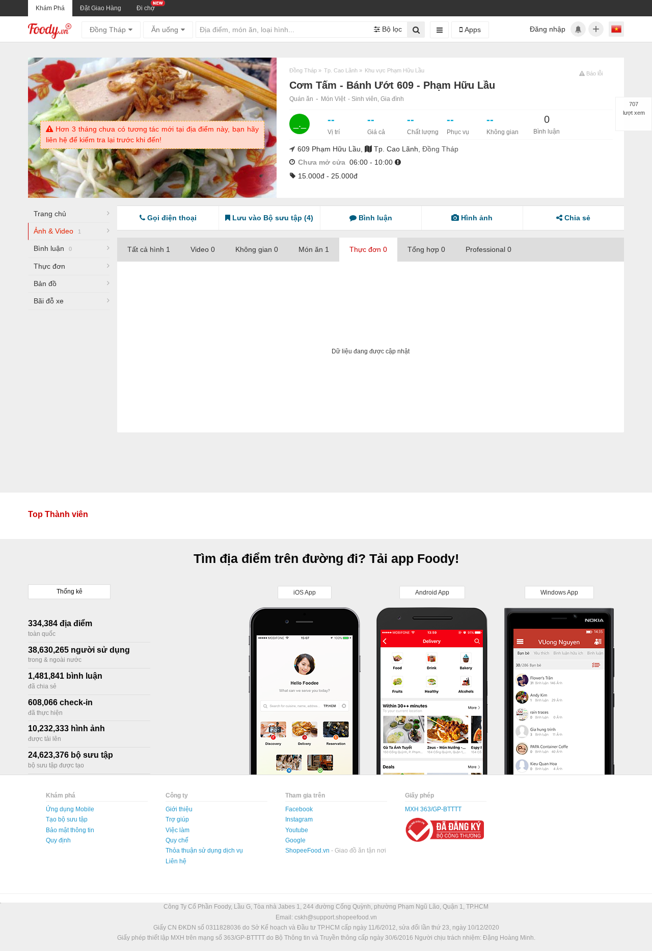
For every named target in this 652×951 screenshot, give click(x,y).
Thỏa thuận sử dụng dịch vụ (204, 850)
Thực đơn (49, 266)
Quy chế (177, 840)
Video (203, 249)
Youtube (296, 830)
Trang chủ (50, 214)
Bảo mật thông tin (70, 830)
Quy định (58, 840)
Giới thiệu (179, 809)
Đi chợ (146, 8)
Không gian (256, 249)
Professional (488, 249)
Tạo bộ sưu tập (67, 819)
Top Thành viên (58, 514)
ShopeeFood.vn (308, 850)
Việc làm (177, 830)
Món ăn (313, 249)
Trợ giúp (177, 819)
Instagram (299, 819)
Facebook (299, 809)
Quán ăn (301, 98)
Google (295, 840)
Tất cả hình (148, 249)
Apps (472, 29)
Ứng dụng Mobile (70, 809)
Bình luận (53, 248)
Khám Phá (50, 8)
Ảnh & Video (57, 231)
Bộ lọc (391, 29)
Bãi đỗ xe (49, 301)
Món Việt (333, 98)
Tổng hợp (426, 249)
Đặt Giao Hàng (100, 8)
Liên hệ (176, 861)
